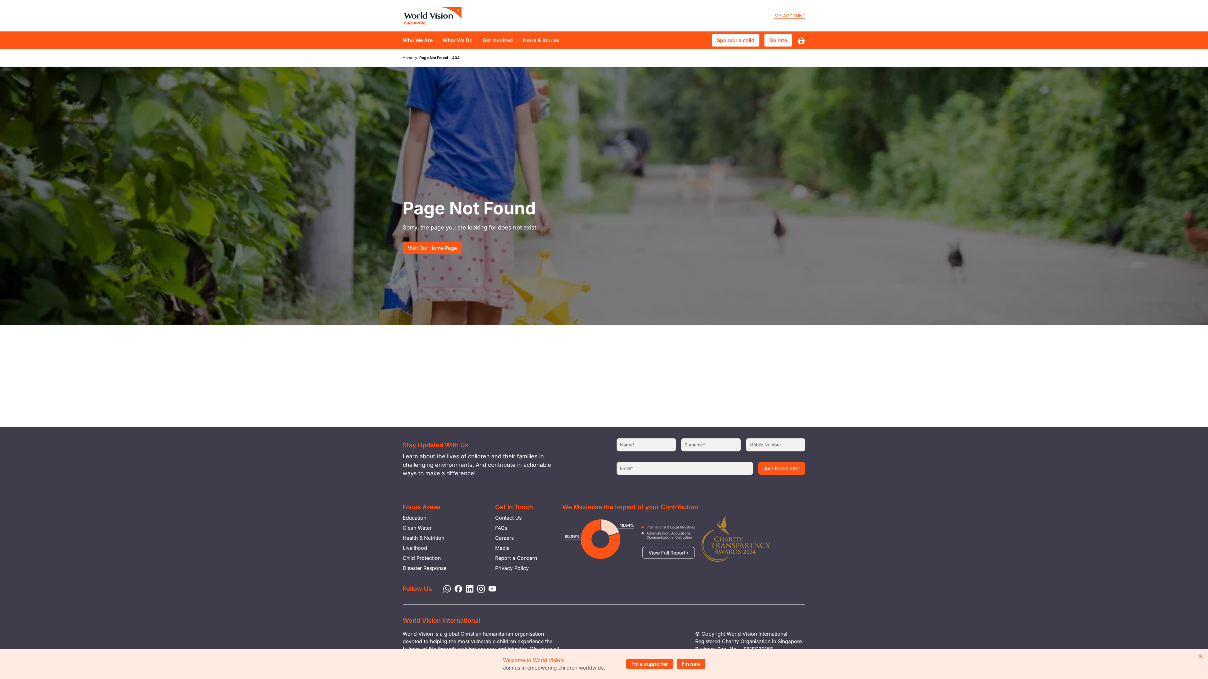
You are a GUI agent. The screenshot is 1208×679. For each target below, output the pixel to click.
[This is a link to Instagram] (479, 588)
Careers (504, 538)
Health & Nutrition (423, 538)
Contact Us (508, 518)
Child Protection (422, 558)
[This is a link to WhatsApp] (445, 588)
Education (414, 518)
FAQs (501, 528)
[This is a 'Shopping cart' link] (801, 40)
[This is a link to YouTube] (490, 588)
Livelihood (415, 548)
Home (408, 57)
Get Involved (498, 40)
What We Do (458, 40)
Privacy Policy (512, 568)
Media (502, 548)
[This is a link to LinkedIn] (467, 588)
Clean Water (417, 528)
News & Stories (541, 40)
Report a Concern (516, 558)
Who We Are (418, 40)
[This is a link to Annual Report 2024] (736, 539)
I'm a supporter (649, 664)
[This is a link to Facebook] (456, 588)
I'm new (691, 664)
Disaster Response (424, 568)
